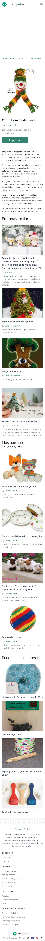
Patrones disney (9, 882)
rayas (13, 648)
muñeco (5, 282)
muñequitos (23, 276)
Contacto (6, 861)
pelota (11, 645)
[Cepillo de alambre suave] (22, 794)
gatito (4, 494)
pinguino (33, 276)
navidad (18, 129)
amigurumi (36, 282)
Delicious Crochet (12, 326)
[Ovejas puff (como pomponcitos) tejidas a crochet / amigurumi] (22, 568)
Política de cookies (10, 938)
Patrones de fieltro (10, 913)
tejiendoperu (8, 133)
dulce (40, 544)
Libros (4, 903)
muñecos (16, 432)
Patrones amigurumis (11, 878)
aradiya (5, 285)
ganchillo (24, 435)
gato (10, 494)
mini (40, 279)
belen (18, 597)
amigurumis (7, 279)
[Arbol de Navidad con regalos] (22, 303)
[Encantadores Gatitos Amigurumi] (22, 468)
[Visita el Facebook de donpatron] (32, 938)
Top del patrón (8, 874)
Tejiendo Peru (12, 125)
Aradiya (8, 272)
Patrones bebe (8, 886)
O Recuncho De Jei (13, 425)
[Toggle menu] (41, 4)
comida (26, 544)
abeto (18, 329)
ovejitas (12, 597)
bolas (4, 645)
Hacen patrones (9, 871)
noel (23, 282)
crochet (24, 279)
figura (11, 600)
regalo (25, 329)
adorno (27, 129)
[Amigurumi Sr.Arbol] (22, 353)
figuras (5, 600)
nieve (10, 129)
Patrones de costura (11, 921)
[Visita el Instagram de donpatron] (41, 938)
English (27, 829)
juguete (16, 494)
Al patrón (15, 140)
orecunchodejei (35, 435)
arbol (4, 129)
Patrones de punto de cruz (13, 917)
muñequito (6, 435)
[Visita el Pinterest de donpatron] (37, 938)
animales (24, 494)
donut (20, 544)
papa (17, 282)
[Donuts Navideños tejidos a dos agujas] (22, 518)
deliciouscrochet (9, 332)
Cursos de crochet (10, 899)
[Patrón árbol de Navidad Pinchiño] (22, 403)
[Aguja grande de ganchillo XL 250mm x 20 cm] (22, 753)
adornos (5, 276)
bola (16, 645)
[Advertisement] (22, 32)
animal (32, 494)
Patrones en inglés (10, 924)
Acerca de (6, 857)
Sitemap (22, 938)
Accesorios (7, 896)
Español (18, 829)
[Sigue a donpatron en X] (28, 938)
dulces (34, 544)
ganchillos (33, 279)
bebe (29, 645)
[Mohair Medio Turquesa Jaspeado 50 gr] (22, 679)
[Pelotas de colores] (22, 619)
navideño (20, 429)
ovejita (5, 597)
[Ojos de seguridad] (22, 716)
